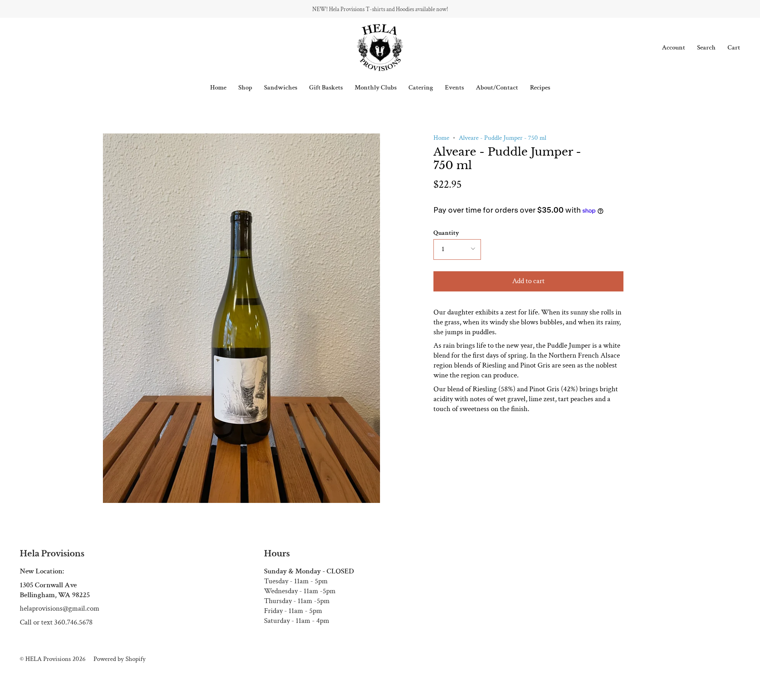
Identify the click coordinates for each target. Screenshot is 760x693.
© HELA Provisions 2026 (53, 659)
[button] (245, 87)
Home (441, 137)
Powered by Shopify (119, 659)
